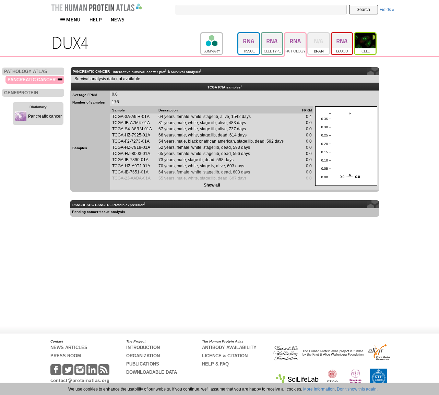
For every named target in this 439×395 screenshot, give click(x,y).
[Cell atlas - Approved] (365, 35)
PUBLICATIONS (142, 364)
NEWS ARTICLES (68, 347)
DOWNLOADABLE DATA (151, 372)
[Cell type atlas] (272, 35)
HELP (96, 19)
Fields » (387, 9)
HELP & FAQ (215, 364)
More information (319, 389)
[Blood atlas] (342, 35)
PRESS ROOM (65, 355)
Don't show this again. (357, 389)
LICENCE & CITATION (225, 355)
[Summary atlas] (218, 35)
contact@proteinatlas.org (80, 380)
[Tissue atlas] (249, 35)
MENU (73, 19)
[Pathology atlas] (295, 35)
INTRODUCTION (143, 347)
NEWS (118, 19)
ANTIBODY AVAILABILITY (229, 347)
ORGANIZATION (143, 355)
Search (363, 9)
